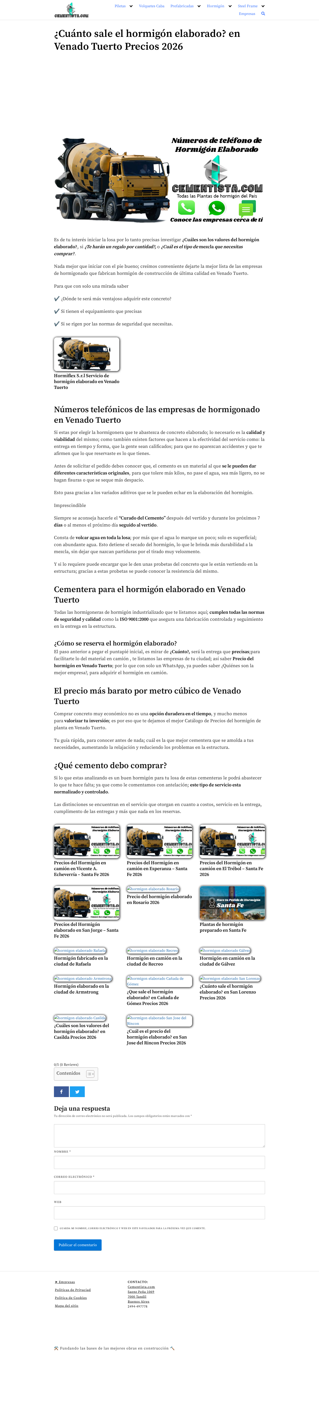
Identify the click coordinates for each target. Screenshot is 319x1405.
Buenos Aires (138, 1302)
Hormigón (215, 6)
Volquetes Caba (151, 6)
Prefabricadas (182, 6)
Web (57, 1202)
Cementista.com (141, 1287)
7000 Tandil (137, 1297)
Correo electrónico (74, 1177)
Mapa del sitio (66, 1306)
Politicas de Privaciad (73, 1290)
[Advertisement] (159, 95)
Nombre (62, 1152)
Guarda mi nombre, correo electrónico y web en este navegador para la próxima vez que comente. (133, 1228)
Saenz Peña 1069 (141, 1292)
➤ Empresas (65, 1282)
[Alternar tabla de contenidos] (88, 1074)
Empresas (247, 13)
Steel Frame (248, 6)
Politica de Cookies (71, 1298)
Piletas (120, 6)
